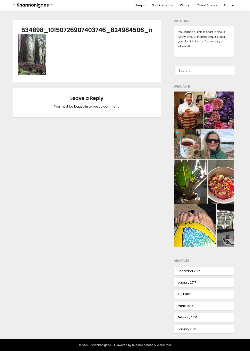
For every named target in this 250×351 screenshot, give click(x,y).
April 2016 (184, 294)
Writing (185, 5)
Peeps (140, 5)
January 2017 (187, 282)
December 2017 (189, 271)
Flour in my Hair (162, 5)
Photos (229, 5)
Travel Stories (207, 5)
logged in (81, 106)
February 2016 (187, 317)
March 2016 (185, 306)
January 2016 (187, 329)
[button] (189, 110)
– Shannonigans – (32, 5)
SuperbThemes (142, 345)
